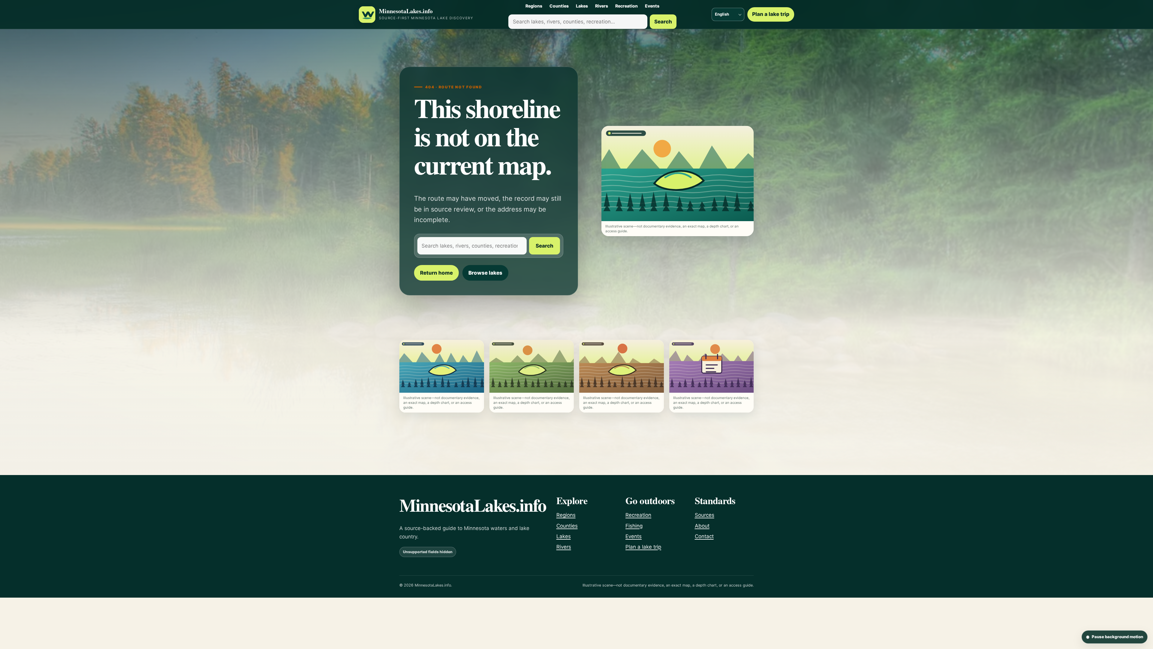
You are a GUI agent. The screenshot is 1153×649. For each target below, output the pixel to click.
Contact (704, 536)
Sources (704, 515)
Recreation (626, 5)
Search (663, 22)
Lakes (582, 5)
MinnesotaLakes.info (406, 11)
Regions (533, 5)
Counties (559, 5)
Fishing (634, 526)
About (702, 526)
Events (652, 5)
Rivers (601, 5)
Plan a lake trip (770, 14)
